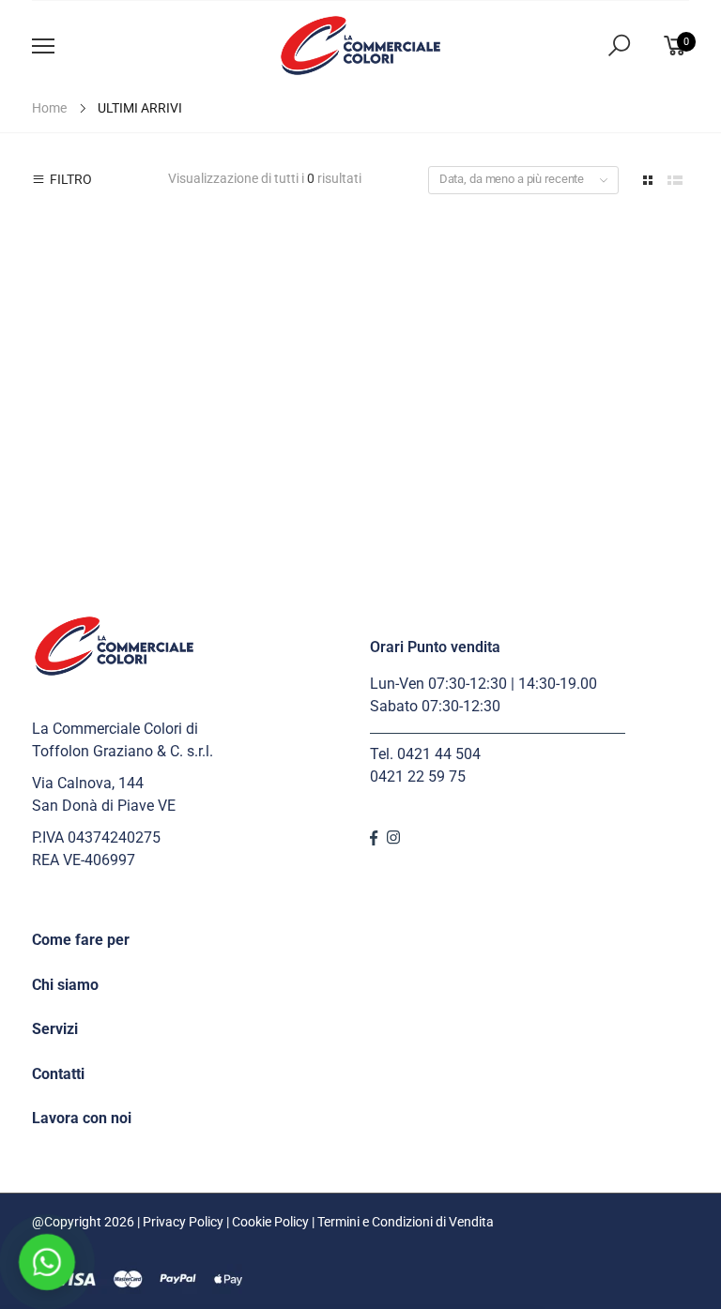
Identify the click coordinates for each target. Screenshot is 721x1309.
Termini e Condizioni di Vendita (405, 1221)
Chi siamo (65, 985)
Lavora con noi (81, 1118)
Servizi (55, 1029)
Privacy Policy (183, 1221)
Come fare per (81, 940)
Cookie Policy (270, 1221)
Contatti (58, 1074)
